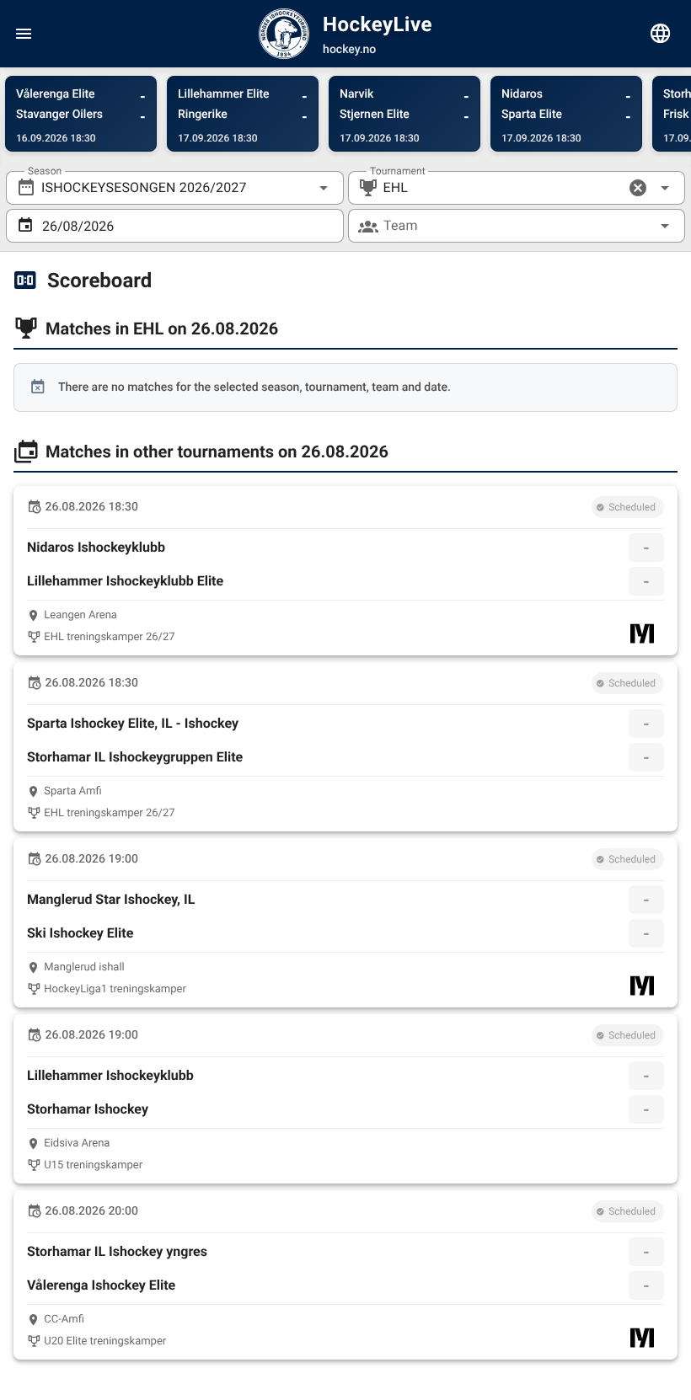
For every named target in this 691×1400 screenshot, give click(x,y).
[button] (638, 188)
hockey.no (349, 49)
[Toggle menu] (23, 33)
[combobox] (175, 188)
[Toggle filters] (660, 33)
